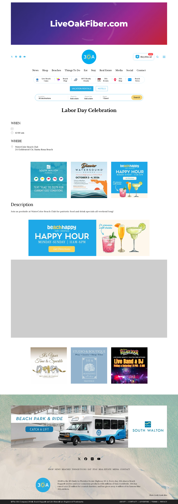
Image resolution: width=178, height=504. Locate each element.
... (77, 99)
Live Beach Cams (46, 80)
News (35, 70)
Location (41, 96)
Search (137, 97)
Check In (73, 96)
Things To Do (72, 70)
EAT (89, 469)
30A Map (120, 80)
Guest (105, 96)
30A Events (105, 80)
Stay (93, 70)
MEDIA (116, 469)
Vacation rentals (81, 89)
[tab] (81, 88)
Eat (85, 70)
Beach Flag (65, 80)
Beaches (56, 70)
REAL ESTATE (105, 469)
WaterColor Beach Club (26, 147)
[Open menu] (164, 57)
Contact (141, 70)
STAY (95, 469)
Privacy (163, 502)
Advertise (144, 502)
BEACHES (66, 469)
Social (129, 70)
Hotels (102, 89)
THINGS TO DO (79, 469)
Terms (154, 502)
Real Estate (106, 70)
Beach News (137, 80)
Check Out (88, 96)
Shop (45, 70)
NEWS (58, 469)
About (123, 502)
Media (119, 70)
